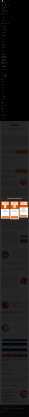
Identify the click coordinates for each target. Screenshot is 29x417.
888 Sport (2, 78)
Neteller (2, 36)
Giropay (2, 70)
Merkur (2, 14)
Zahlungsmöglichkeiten (4, 66)
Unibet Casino (3, 45)
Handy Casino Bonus (3, 9)
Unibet (2, 88)
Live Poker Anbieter (3, 96)
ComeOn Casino (3, 42)
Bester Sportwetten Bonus (4, 58)
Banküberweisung (3, 34)
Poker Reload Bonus (3, 98)
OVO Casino (2, 51)
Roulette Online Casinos (4, 21)
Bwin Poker (2, 111)
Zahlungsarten (3, 102)
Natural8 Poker (3, 120)
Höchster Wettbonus (3, 60)
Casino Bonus (3, 8)
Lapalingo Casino (3, 41)
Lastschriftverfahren (3, 69)
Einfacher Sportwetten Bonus (4, 62)
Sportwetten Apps (3, 63)
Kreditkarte (2, 37)
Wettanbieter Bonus (3, 57)
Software (2, 13)
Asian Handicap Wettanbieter (4, 55)
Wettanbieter (3, 52)
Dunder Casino (3, 48)
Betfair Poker (3, 116)
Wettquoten (2, 77)
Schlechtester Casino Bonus (4, 11)
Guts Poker (2, 118)
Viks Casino (2, 47)
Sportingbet (2, 82)
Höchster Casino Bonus (4, 10)
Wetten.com (2, 79)
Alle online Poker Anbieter (4, 114)
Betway (2, 91)
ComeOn (2, 81)
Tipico (2, 80)
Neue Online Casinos (4, 4)
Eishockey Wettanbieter (4, 75)
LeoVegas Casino (3, 46)
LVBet (2, 89)
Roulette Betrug (3, 24)
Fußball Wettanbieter (3, 73)
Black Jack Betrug (3, 28)
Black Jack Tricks (3, 27)
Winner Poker (3, 113)
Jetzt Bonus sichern (14, 217)
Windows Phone (3, 101)
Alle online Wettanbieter (4, 84)
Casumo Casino (3, 40)
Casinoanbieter (3, 2)
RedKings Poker (3, 117)
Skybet (2, 85)
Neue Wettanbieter (3, 54)
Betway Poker (3, 115)
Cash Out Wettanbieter (4, 56)
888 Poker (2, 109)
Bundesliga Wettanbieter (4, 74)
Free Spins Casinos (3, 12)
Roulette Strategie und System (5, 23)
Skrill (2, 33)
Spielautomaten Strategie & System (5, 31)
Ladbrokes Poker (3, 119)
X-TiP (2, 87)
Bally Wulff (2, 17)
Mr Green (2, 90)
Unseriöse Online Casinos (4, 6)
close (28, 198)
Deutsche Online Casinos (4, 3)
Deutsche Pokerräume (4, 95)
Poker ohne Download (4, 94)
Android (2, 20)
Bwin (2, 83)
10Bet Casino (3, 49)
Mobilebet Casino (3, 50)
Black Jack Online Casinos (4, 25)
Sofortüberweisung (3, 35)
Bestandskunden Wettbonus (4, 61)
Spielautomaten (3, 29)
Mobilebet (2, 86)
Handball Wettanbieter (4, 76)
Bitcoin (2, 72)
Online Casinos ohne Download (5, 5)
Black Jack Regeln (3, 26)
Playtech (2, 16)
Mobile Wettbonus (3, 59)
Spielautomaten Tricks (4, 30)
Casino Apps (2, 18)
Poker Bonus (3, 97)
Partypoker (2, 110)
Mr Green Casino (3, 39)
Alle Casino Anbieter (3, 44)
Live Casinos (3, 7)
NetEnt (2, 15)
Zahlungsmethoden (3, 32)
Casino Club (2, 43)
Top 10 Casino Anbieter (4, 38)
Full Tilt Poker (3, 112)
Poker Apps (2, 99)
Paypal (2, 67)
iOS (1, 64)
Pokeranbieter (3, 92)
